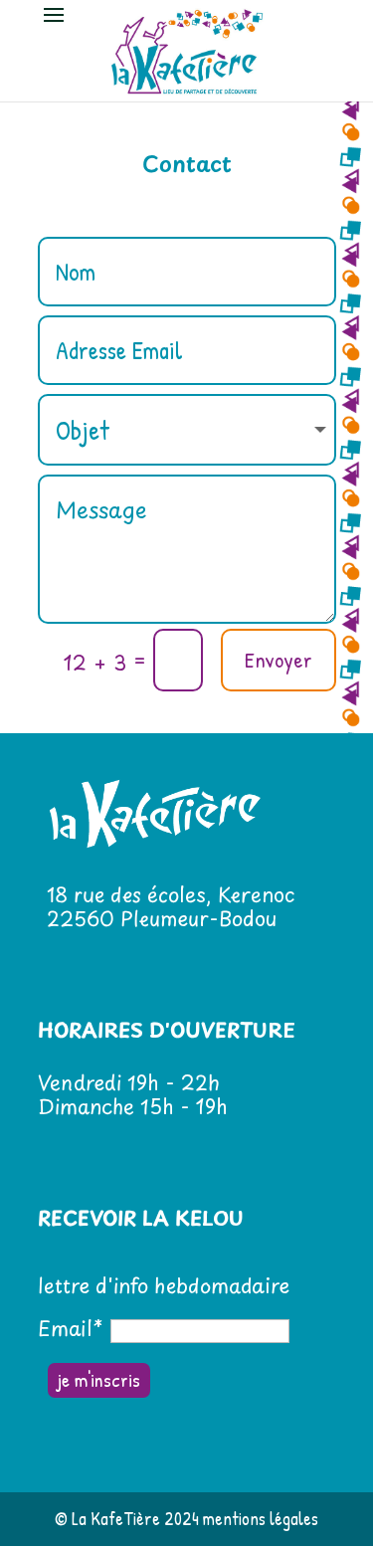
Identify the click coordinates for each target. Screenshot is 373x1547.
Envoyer (278, 660)
